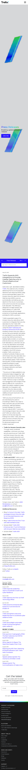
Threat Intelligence (6, 713)
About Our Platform (6, 725)
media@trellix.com (8, 579)
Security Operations (6, 717)
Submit (14, 691)
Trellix (4, 289)
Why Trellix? (4, 735)
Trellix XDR (16, 531)
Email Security (4, 715)
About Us (3, 737)
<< (2, 260)
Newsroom (4, 752)
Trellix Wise (4, 729)
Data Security (4, 709)
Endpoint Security (5, 707)
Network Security (5, 711)
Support (3, 766)
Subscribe (6, 136)
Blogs (2, 756)
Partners (3, 741)
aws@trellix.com (7, 506)
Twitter (7, 571)
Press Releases (11, 260)
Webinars (3, 758)
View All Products (6, 719)
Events (3, 760)
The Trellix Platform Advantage (9, 727)
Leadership (4, 739)
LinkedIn (16, 569)
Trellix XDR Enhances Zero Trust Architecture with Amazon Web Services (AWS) (14, 527)
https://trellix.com (9, 566)
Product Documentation (7, 768)
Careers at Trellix (5, 744)
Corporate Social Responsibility (9, 746)
